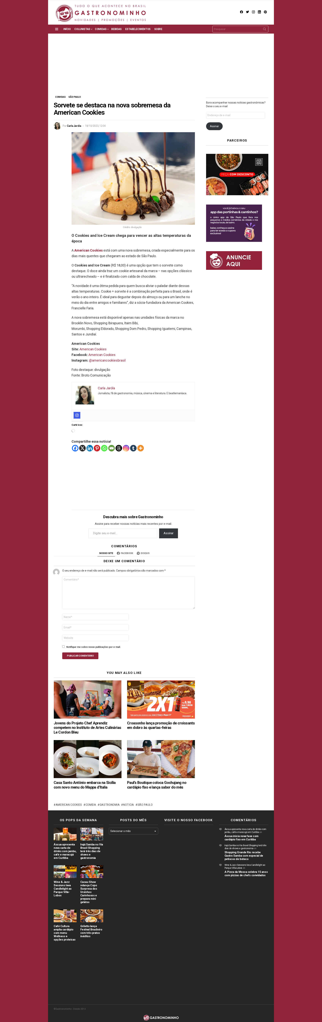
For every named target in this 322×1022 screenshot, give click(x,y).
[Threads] (119, 448)
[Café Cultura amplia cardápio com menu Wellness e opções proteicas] (65, 915)
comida (91, 804)
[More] (140, 448)
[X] (82, 448)
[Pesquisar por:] (240, 29)
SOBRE (158, 29)
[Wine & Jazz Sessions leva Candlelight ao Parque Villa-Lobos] (65, 871)
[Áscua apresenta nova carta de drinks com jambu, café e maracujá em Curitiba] (65, 834)
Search (264, 30)
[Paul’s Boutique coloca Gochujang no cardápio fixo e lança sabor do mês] (161, 759)
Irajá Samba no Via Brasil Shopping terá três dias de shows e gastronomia (91, 851)
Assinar (168, 533)
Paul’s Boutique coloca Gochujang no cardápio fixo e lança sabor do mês (156, 784)
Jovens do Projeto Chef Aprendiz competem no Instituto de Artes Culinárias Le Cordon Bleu (87, 727)
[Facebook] (75, 448)
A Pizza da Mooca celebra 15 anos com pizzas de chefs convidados (246, 873)
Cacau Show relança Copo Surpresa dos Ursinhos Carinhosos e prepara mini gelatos (88, 892)
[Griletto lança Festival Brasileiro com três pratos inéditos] (91, 915)
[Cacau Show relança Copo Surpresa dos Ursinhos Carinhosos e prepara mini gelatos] (91, 871)
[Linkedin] (89, 448)
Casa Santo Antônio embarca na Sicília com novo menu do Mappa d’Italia (85, 784)
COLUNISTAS (82, 29)
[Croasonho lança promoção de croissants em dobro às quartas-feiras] (161, 699)
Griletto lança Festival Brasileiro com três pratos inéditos (91, 931)
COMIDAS (100, 29)
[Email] (111, 448)
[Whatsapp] (104, 448)
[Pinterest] (97, 448)
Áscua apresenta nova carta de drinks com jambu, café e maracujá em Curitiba (65, 851)
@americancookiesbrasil (107, 360)
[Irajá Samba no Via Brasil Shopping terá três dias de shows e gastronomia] (91, 834)
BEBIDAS (116, 29)
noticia (128, 804)
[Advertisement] (161, 67)
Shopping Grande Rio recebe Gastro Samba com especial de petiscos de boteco (244, 856)
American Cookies (88, 250)
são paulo (145, 804)
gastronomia (110, 804)
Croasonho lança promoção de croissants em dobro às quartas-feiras (161, 725)
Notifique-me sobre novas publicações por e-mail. (93, 647)
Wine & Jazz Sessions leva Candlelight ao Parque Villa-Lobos (63, 888)
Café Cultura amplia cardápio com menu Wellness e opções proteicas (64, 932)
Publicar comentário (80, 655)
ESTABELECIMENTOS (137, 29)
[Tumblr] (133, 448)
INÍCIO (67, 29)
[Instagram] (77, 415)
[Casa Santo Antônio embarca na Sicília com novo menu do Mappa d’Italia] (87, 759)
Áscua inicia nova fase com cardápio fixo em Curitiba (241, 837)
